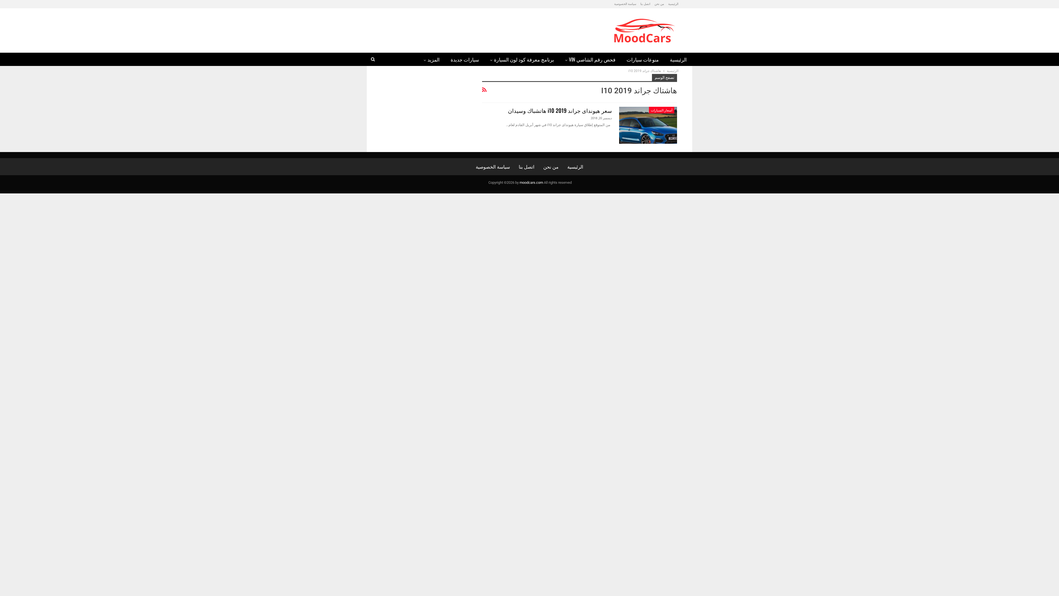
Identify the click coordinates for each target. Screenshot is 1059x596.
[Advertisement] (475, 27)
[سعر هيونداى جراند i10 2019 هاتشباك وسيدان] (648, 125)
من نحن (659, 4)
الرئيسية (673, 4)
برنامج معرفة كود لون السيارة (524, 59)
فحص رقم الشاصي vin (592, 59)
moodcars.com (531, 182)
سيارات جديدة (465, 59)
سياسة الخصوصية (625, 4)
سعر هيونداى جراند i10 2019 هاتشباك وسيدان (560, 110)
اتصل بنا (645, 4)
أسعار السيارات (661, 110)
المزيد (433, 59)
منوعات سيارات (643, 59)
